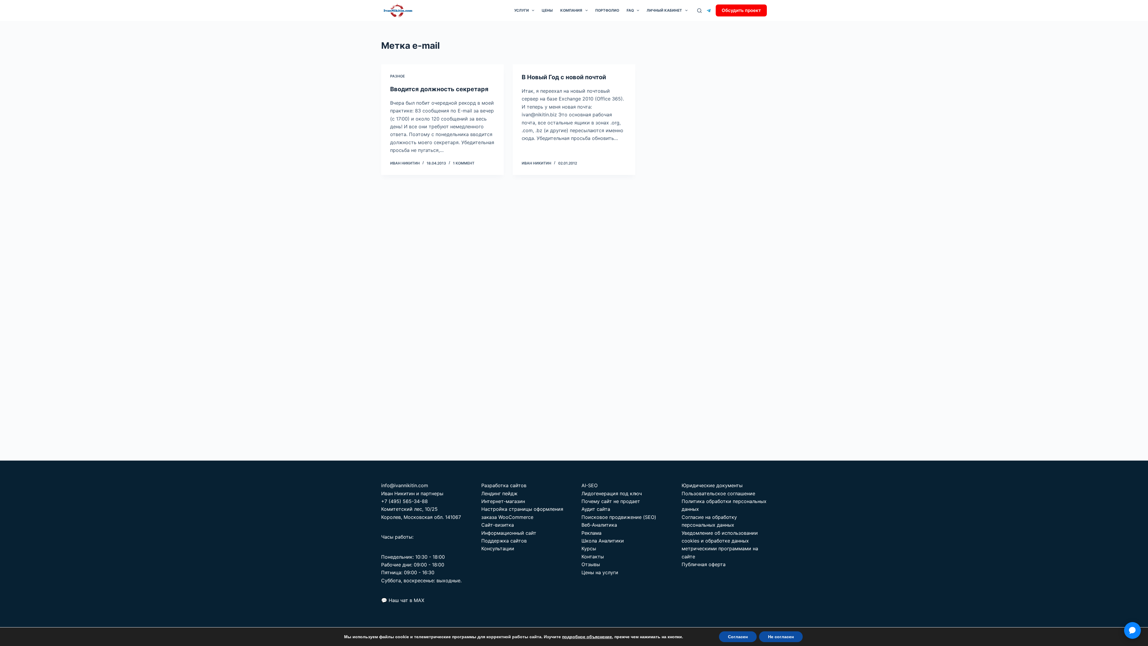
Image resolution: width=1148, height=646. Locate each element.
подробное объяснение (587, 636)
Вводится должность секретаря (439, 89)
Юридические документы (712, 485)
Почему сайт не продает (610, 501)
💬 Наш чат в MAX (402, 600)
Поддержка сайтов (504, 541)
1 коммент (463, 163)
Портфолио (607, 10)
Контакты (592, 557)
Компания (571, 10)
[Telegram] (709, 11)
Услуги (521, 10)
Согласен (738, 636)
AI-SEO (589, 485)
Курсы (588, 548)
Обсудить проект (741, 10)
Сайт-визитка (497, 525)
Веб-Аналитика (599, 525)
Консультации (497, 548)
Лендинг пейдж (499, 493)
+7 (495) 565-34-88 (404, 501)
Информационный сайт (508, 533)
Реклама (591, 533)
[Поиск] (699, 10)
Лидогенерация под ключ (611, 493)
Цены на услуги (599, 572)
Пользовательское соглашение (718, 493)
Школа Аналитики (602, 541)
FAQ (630, 10)
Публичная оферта (704, 564)
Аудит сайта (595, 509)
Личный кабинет (664, 10)
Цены (547, 10)
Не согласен (781, 636)
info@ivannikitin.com (404, 485)
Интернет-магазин (503, 501)
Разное (397, 76)
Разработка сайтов (503, 485)
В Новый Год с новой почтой (564, 77)
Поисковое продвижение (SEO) (618, 517)
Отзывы (590, 564)
